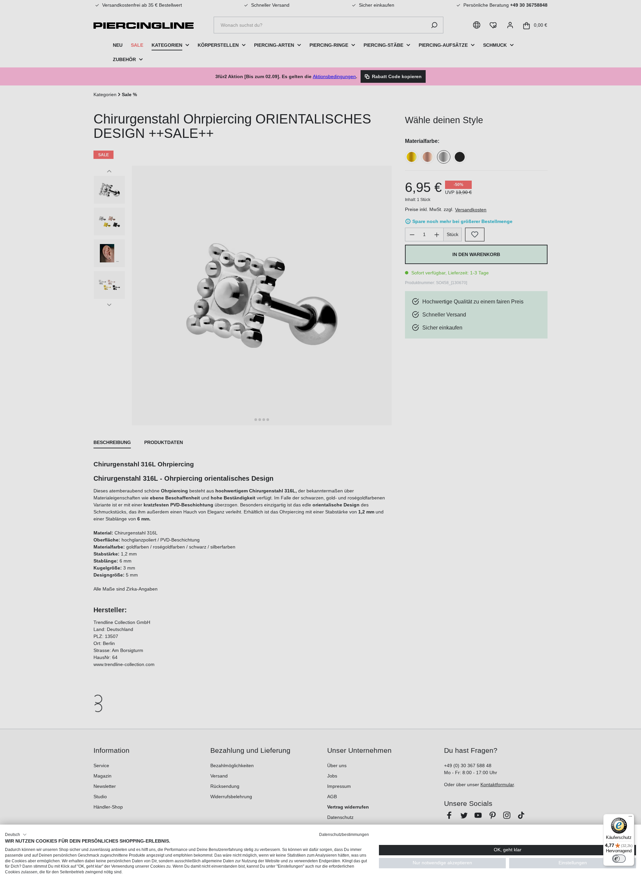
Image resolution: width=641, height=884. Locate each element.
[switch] (619, 859)
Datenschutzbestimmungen (344, 834)
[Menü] (630, 818)
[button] (16, 834)
